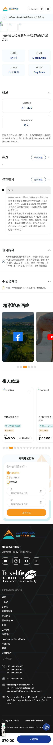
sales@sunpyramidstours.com (20, 687)
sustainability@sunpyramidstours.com (24, 690)
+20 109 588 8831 (15, 669)
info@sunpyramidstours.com (20, 684)
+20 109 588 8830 (15, 666)
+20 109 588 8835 (15, 672)
